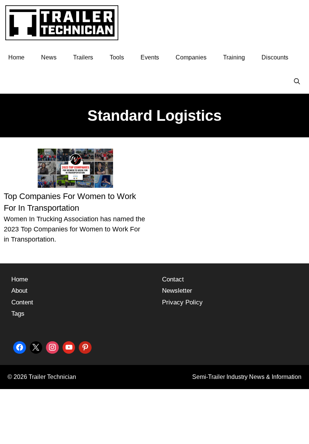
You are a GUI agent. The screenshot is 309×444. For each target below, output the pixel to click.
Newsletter (177, 290)
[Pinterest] (85, 346)
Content (22, 302)
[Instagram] (52, 346)
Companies (191, 57)
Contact (173, 279)
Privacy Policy (182, 302)
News (49, 57)
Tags (17, 313)
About (19, 290)
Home (16, 57)
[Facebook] (19, 346)
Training (234, 57)
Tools (117, 57)
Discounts (275, 57)
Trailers (83, 57)
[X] (36, 346)
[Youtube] (69, 346)
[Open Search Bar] (297, 82)
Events (150, 57)
